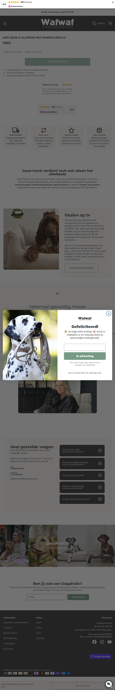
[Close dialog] (108, 313)
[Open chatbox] (109, 684)
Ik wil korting (85, 356)
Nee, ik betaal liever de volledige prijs (84, 372)
